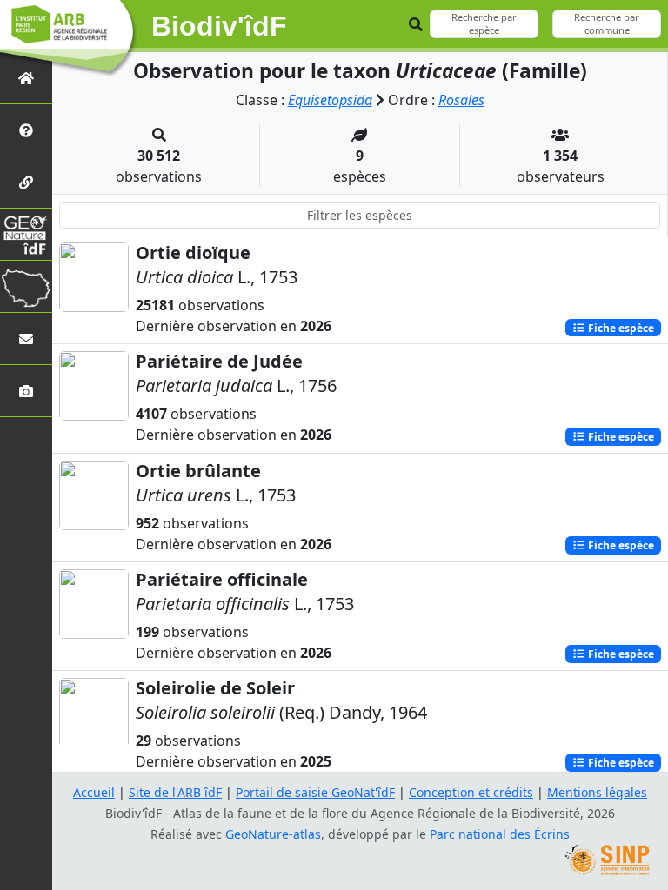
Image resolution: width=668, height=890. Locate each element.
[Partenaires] (26, 182)
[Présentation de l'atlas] (26, 130)
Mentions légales (597, 792)
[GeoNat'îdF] (26, 234)
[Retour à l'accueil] (26, 77)
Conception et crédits (471, 792)
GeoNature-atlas (273, 834)
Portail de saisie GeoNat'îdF (315, 792)
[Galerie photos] (26, 390)
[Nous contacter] (26, 338)
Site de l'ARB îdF (175, 792)
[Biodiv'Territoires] (26, 286)
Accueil (94, 792)
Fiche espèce (619, 327)
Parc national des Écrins (500, 834)
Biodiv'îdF (219, 26)
